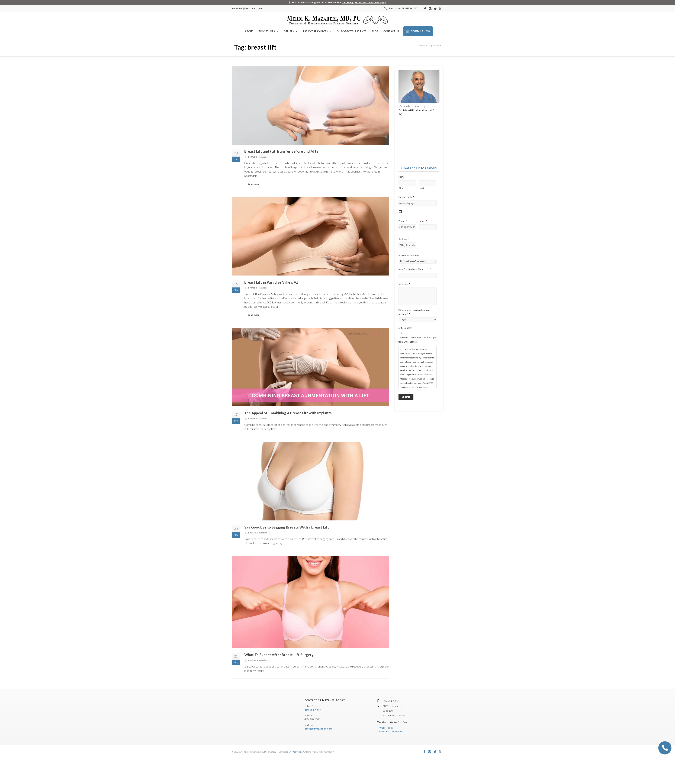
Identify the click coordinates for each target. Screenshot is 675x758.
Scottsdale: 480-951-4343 (402, 8)
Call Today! (348, 2)
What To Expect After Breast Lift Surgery (279, 655)
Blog (375, 31)
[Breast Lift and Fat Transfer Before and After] (310, 105)
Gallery (289, 31)
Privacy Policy (385, 727)
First (401, 188)
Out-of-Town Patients (351, 31)
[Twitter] (435, 9)
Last (421, 188)
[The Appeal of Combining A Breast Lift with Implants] (310, 367)
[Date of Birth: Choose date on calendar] (400, 211)
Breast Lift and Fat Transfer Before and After (282, 151)
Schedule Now (420, 31)
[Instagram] (430, 9)
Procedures (267, 31)
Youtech (296, 751)
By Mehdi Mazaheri (257, 157)
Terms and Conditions (390, 731)
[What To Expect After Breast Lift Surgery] (310, 602)
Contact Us (391, 31)
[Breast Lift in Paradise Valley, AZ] (310, 236)
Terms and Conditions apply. (370, 2)
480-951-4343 (312, 709)
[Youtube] (440, 9)
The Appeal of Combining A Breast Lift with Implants (288, 413)
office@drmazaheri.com (318, 728)
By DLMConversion (257, 532)
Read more (253, 184)
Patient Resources (315, 31)
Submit (406, 396)
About (249, 31)
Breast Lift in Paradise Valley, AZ (271, 282)
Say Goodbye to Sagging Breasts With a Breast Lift (286, 527)
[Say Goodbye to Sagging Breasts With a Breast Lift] (310, 481)
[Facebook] (425, 9)
